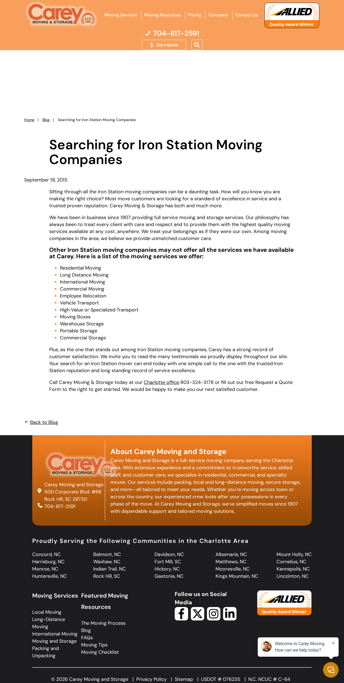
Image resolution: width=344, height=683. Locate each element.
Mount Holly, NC (294, 554)
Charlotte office (161, 382)
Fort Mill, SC (168, 561)
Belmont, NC (107, 554)
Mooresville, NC (233, 569)
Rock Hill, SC (106, 576)
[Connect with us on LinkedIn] (229, 619)
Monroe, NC (45, 569)
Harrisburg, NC (48, 561)
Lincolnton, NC (293, 576)
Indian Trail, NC (109, 569)
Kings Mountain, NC (237, 576)
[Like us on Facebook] (181, 619)
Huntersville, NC (49, 576)
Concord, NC (46, 554)
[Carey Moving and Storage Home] (62, 14)
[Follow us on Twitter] (197, 619)
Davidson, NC (169, 554)
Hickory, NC (167, 569)
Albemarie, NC (231, 554)
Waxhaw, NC (106, 561)
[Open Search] (197, 45)
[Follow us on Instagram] (213, 619)
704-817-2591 (60, 506)
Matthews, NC (231, 561)
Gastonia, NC (169, 576)
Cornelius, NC (291, 561)
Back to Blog (44, 422)
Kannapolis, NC (293, 569)
